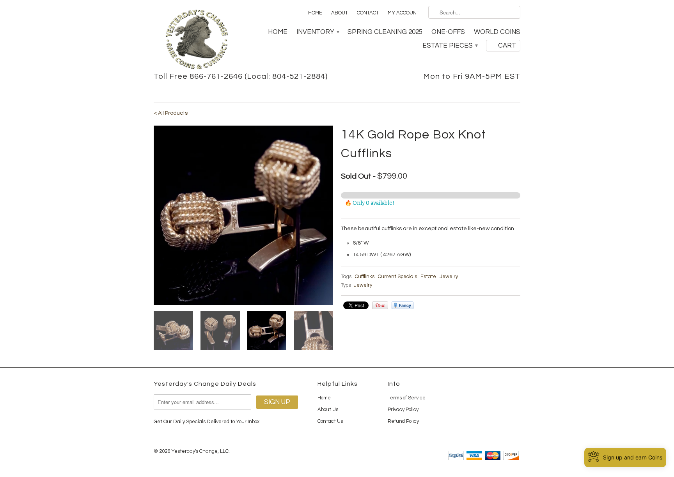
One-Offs (448, 31)
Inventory (317, 31)
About (339, 13)
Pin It (380, 305)
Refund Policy (403, 421)
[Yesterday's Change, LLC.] (196, 40)
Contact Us (330, 421)
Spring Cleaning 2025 (385, 31)
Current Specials (397, 276)
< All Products (171, 113)
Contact (368, 13)
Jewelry (448, 276)
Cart (507, 45)
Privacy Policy (403, 409)
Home (315, 13)
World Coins (497, 31)
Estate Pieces (449, 45)
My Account (403, 13)
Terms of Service (407, 398)
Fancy (402, 305)
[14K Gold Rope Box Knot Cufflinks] (243, 215)
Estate (428, 276)
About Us (327, 409)
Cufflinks (365, 276)
